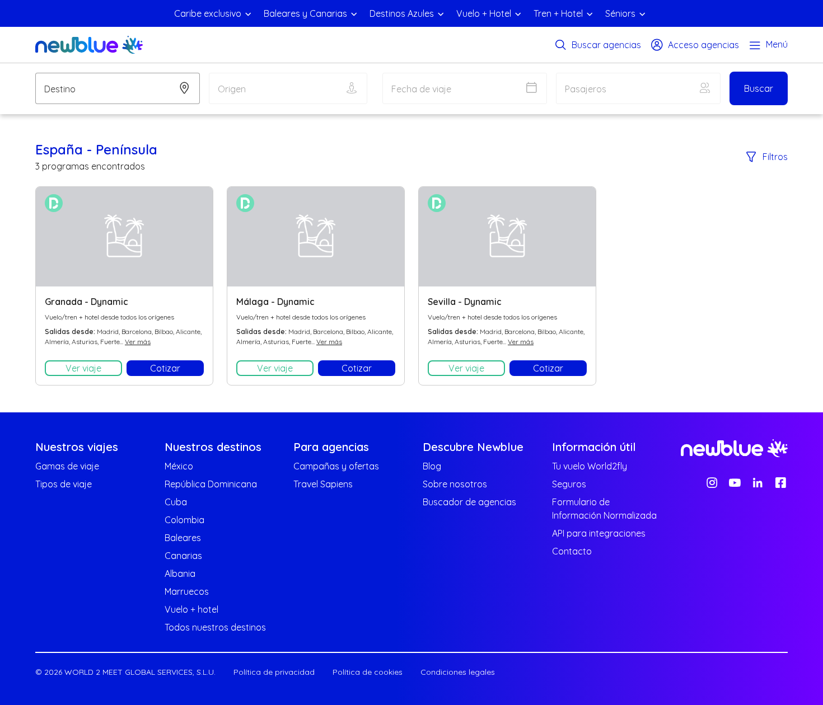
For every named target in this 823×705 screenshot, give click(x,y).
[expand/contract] (248, 13)
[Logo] (89, 45)
